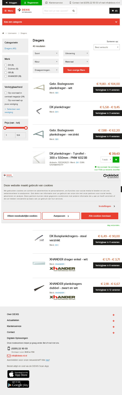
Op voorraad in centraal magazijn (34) (14, 94)
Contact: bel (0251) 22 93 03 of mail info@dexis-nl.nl (96, 2)
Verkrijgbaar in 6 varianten (108, 265)
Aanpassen (59, 216)
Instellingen (105, 206)
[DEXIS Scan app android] (18, 385)
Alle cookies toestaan (100, 216)
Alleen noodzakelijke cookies (22, 216)
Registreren (33, 2)
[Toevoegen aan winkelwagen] (116, 160)
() (116, 10)
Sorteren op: (112, 41)
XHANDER (59, 264)
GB (56, 92)
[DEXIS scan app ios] (18, 375)
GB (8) (11, 72)
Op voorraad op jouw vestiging (14, 102)
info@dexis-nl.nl (19, 355)
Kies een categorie (13, 21)
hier (47, 359)
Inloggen (13, 2)
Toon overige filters (76, 70)
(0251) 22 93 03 (19, 348)
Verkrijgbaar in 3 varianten (108, 113)
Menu (10, 10)
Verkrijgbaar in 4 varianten (108, 89)
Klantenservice (56, 2)
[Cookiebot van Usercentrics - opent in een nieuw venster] (106, 176)
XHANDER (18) (14, 76)
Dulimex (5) (13, 68)
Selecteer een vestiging (12, 111)
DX (56, 111)
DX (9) (11, 64)
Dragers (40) (10, 48)
